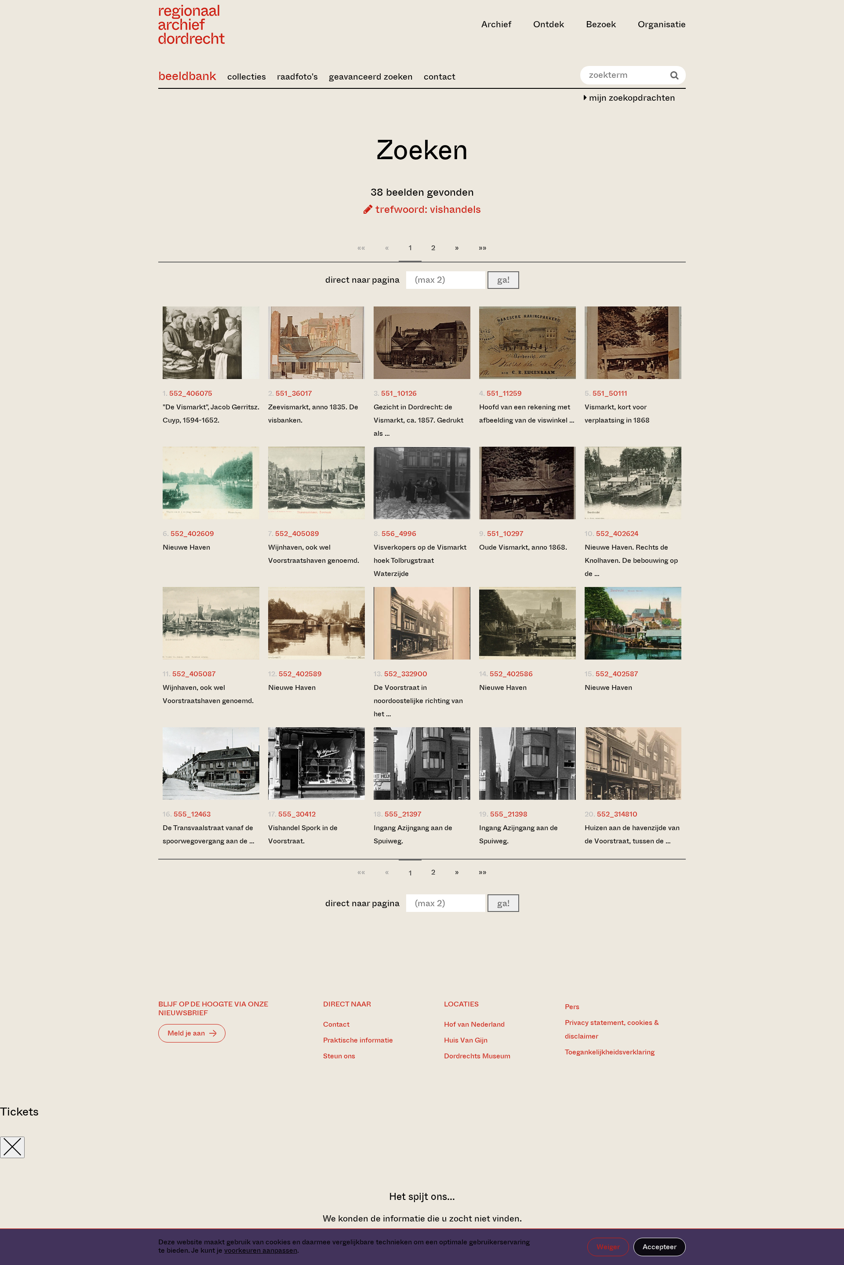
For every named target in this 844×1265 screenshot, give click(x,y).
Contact (336, 1024)
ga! (503, 279)
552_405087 (193, 674)
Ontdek (548, 24)
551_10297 (505, 534)
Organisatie (662, 24)
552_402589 (300, 674)
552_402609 (192, 534)
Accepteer (660, 1247)
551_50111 (610, 393)
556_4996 (399, 534)
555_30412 (297, 814)
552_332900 (405, 674)
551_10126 (399, 393)
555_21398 (509, 814)
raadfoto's (297, 76)
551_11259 (504, 393)
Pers (572, 1007)
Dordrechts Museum (477, 1056)
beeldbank (187, 76)
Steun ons (339, 1056)
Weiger (608, 1247)
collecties (246, 76)
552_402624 (617, 534)
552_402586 (511, 674)
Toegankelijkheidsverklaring (610, 1052)
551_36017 (294, 393)
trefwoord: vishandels (427, 209)
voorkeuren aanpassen (260, 1250)
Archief (496, 24)
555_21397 (403, 814)
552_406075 (190, 393)
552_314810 (617, 814)
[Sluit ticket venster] (12, 1147)
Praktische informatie (358, 1040)
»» (483, 248)
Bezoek (601, 24)
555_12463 (192, 814)
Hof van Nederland (474, 1024)
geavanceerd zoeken (371, 76)
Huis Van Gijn (465, 1040)
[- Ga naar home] (237, 24)
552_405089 (297, 534)
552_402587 (617, 674)
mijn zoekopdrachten (631, 97)
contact (439, 76)
